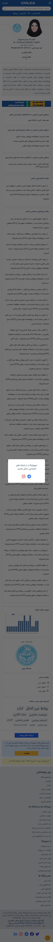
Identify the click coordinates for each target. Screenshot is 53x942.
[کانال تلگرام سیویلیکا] (29, 476)
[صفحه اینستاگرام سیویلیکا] (24, 476)
